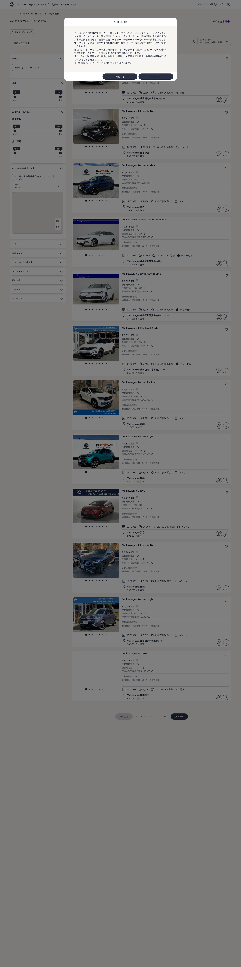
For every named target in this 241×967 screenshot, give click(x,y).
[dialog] (120, 483)
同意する (119, 76)
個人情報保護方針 (146, 42)
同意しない (156, 76)
